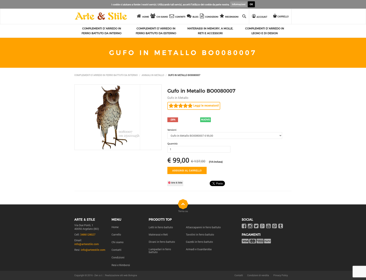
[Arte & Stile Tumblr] (280, 226)
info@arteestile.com (86, 244)
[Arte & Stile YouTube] (268, 226)
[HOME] (139, 16)
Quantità (172, 143)
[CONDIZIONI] (202, 16)
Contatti (116, 250)
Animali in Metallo (153, 75)
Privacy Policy (280, 275)
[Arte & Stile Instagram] (250, 226)
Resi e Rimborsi (121, 265)
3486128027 (88, 234)
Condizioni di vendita (258, 275)
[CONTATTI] (172, 16)
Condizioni (118, 257)
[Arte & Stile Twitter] (256, 226)
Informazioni (238, 4)
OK (251, 4)
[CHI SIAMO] (153, 16)
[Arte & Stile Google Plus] (262, 226)
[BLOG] (190, 16)
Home (115, 227)
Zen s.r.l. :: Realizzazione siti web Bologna (115, 275)
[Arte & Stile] (101, 16)
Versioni (171, 129)
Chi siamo (118, 242)
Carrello (116, 234)
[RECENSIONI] (222, 16)
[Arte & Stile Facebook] (244, 226)
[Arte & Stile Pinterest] (274, 226)
